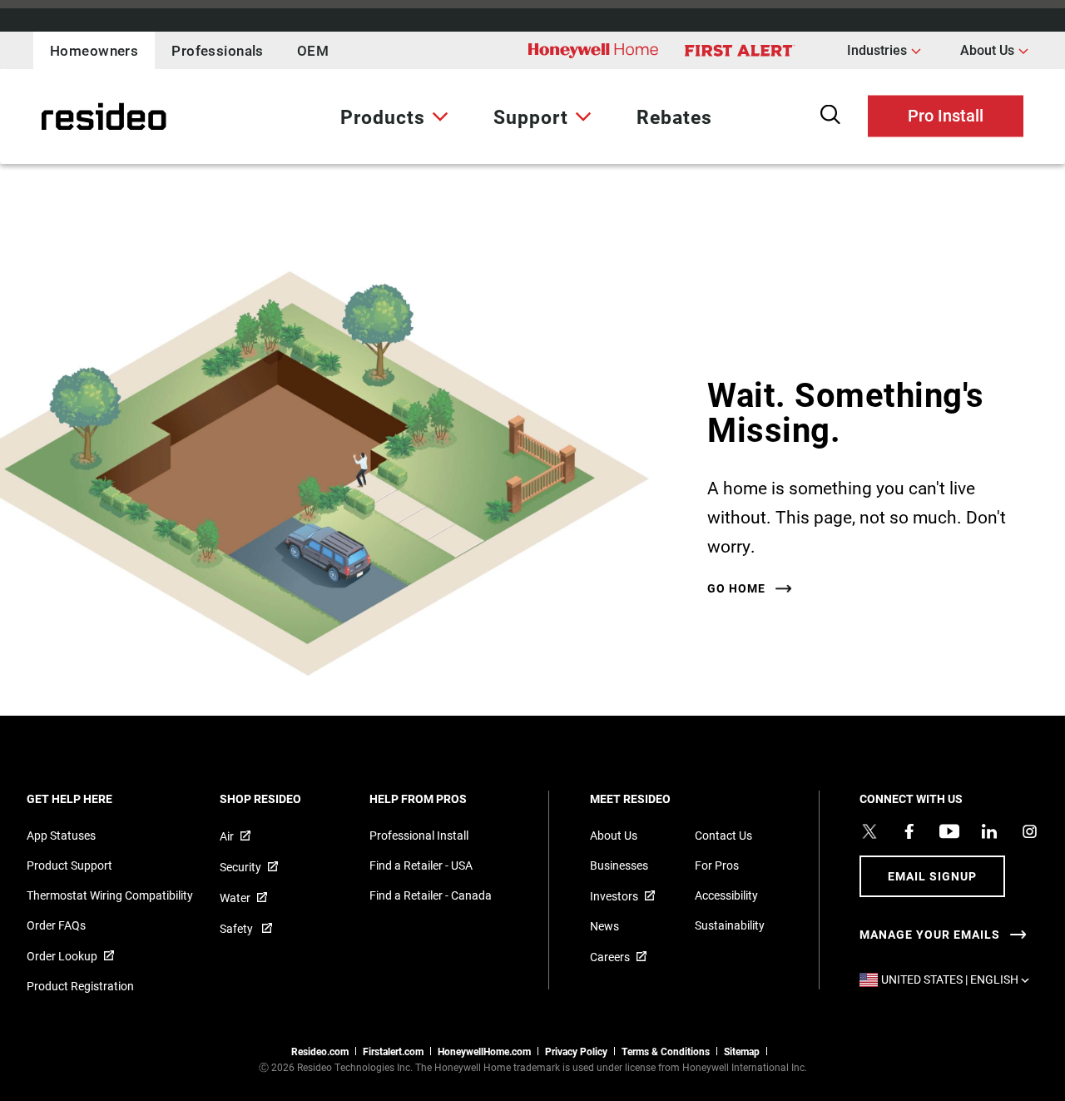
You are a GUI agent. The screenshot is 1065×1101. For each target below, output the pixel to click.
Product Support (69, 865)
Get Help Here (92, 798)
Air (227, 836)
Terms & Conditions (666, 1051)
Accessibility (726, 895)
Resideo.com (320, 1051)
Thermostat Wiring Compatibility (110, 895)
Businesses (619, 865)
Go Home (736, 588)
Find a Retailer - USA (421, 865)
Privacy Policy (576, 1051)
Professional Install (418, 835)
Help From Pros (440, 798)
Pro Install (945, 114)
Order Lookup (62, 956)
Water (235, 897)
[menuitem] (394, 116)
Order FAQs (56, 925)
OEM (313, 50)
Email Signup (932, 876)
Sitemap (742, 1051)
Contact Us (723, 835)
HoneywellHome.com (484, 1051)
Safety (237, 928)
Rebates (674, 116)
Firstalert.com (393, 1051)
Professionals (217, 50)
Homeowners (94, 50)
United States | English (955, 979)
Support (530, 116)
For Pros (717, 865)
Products (382, 116)
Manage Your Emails (929, 934)
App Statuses (61, 835)
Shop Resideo (283, 798)
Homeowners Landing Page (62, 117)
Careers (610, 957)
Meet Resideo (653, 798)
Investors (614, 896)
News (604, 926)
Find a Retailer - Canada (430, 895)
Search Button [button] (830, 114)
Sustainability (730, 925)
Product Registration (80, 986)
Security (240, 867)
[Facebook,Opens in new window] (909, 831)
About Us (994, 49)
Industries (884, 49)
